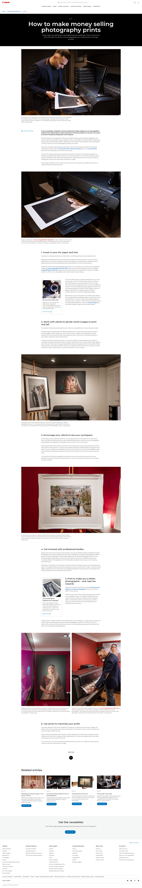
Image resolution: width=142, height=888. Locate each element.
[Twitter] (134, 880)
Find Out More (26, 805)
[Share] (71, 758)
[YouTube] (138, 880)
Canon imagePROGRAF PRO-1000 (44, 240)
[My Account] (135, 2)
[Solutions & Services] (82, 6)
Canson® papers (93, 302)
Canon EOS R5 (92, 148)
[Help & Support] (92, 6)
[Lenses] (57, 6)
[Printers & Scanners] (69, 6)
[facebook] (127, 880)
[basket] (138, 2)
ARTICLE (23, 791)
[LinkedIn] (131, 880)
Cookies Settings (99, 876)
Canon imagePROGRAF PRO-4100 (109, 708)
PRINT (71, 18)
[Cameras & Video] (51, 6)
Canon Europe (6, 880)
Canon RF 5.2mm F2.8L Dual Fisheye (70, 148)
